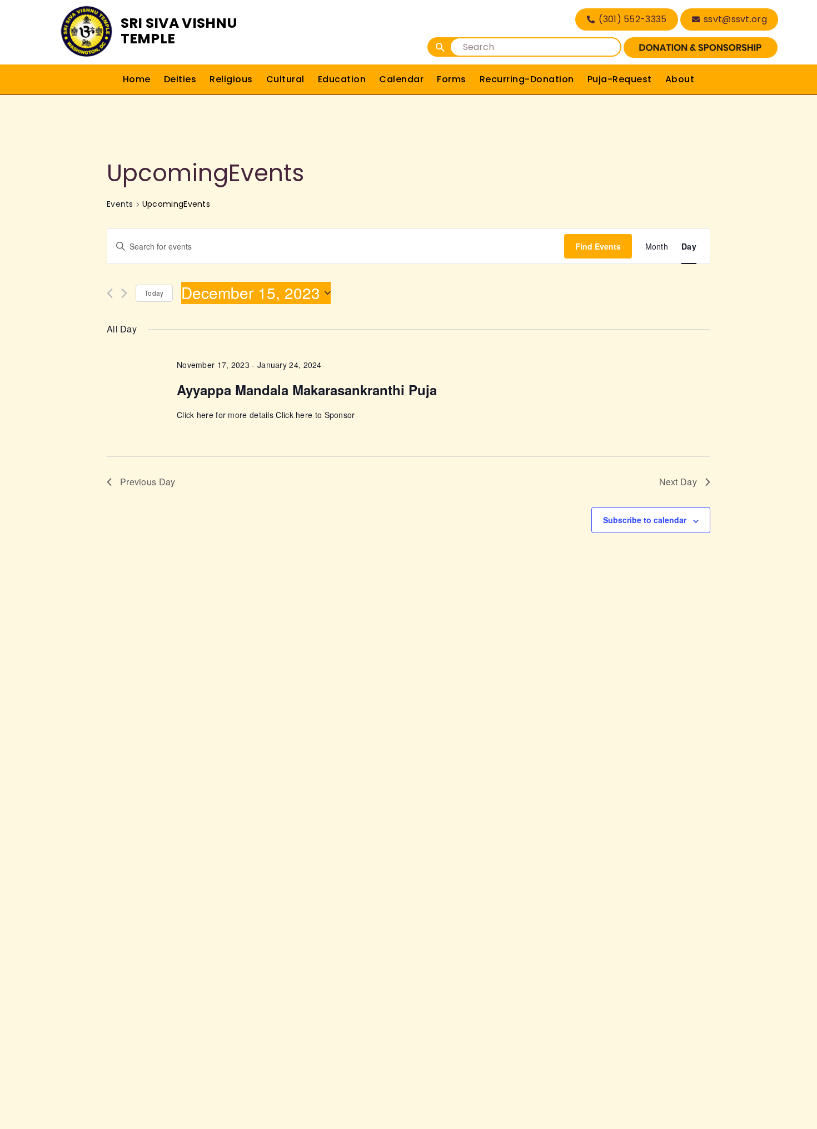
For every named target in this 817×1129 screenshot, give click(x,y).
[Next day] (124, 293)
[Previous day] (110, 293)
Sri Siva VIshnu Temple (179, 30)
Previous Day (148, 481)
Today (154, 292)
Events (120, 204)
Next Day (678, 481)
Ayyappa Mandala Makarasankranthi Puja (307, 389)
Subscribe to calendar (644, 519)
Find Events (598, 246)
